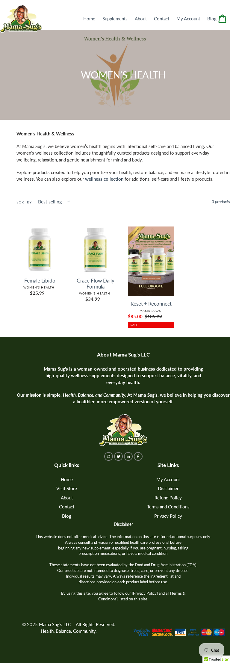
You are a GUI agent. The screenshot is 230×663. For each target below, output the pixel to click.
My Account (168, 479)
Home (67, 479)
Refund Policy (168, 497)
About (67, 497)
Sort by (23, 202)
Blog (66, 516)
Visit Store (66, 488)
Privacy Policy (168, 516)
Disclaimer (168, 488)
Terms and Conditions (168, 506)
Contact (66, 506)
